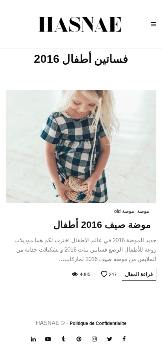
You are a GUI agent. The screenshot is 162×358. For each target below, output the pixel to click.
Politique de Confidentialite (98, 323)
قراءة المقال (139, 274)
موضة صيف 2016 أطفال (102, 224)
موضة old (124, 211)
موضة (143, 211)
